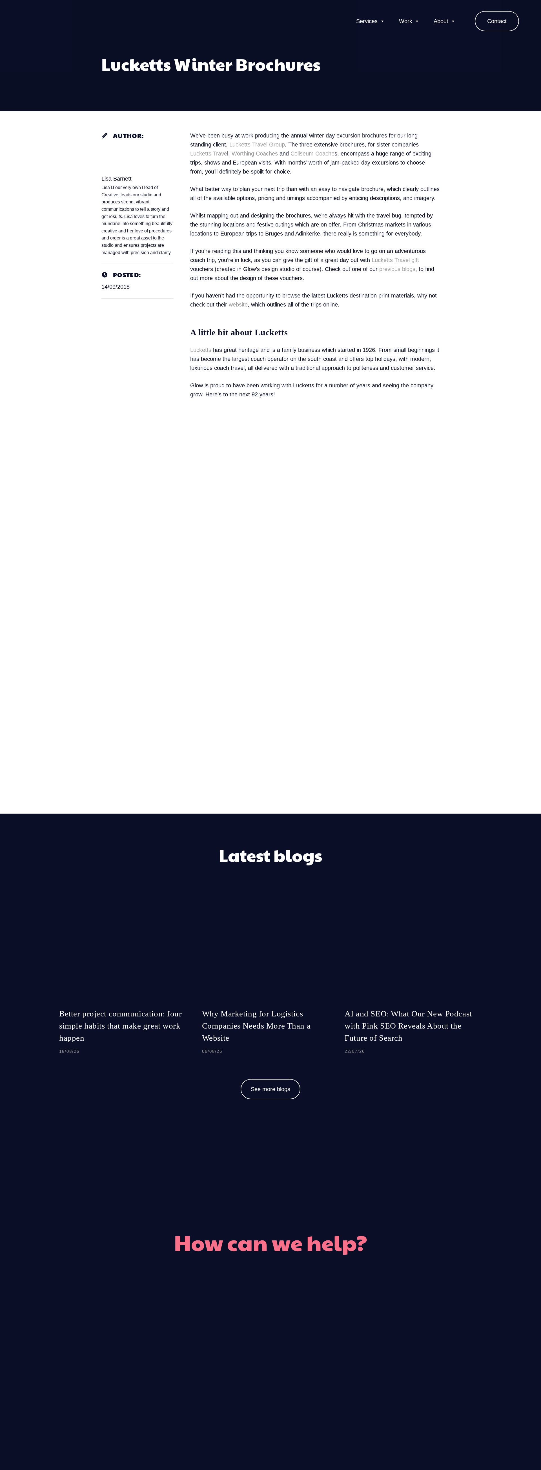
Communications (342, 1353)
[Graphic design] (238, 1353)
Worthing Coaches (255, 153)
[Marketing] (302, 1332)
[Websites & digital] (238, 1396)
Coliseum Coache (312, 153)
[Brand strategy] (302, 1396)
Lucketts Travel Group (257, 144)
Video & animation (195, 1375)
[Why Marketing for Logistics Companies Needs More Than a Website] (270, 980)
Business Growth (342, 1375)
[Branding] (238, 1332)
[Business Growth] (302, 1374)
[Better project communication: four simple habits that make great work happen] (127, 980)
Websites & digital (196, 1396)
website (238, 304)
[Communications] (302, 1353)
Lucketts (200, 350)
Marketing (330, 1332)
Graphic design (202, 1353)
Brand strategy (338, 1396)
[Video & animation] (238, 1374)
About (441, 21)
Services (367, 21)
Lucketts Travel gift (395, 260)
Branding (212, 1332)
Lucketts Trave (208, 153)
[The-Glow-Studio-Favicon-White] (29, 21)
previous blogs (397, 269)
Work (405, 21)
